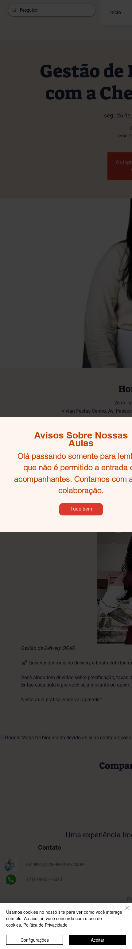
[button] (81, 509)
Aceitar (97, 940)
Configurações (35, 940)
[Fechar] (123, 911)
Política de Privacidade (45, 925)
